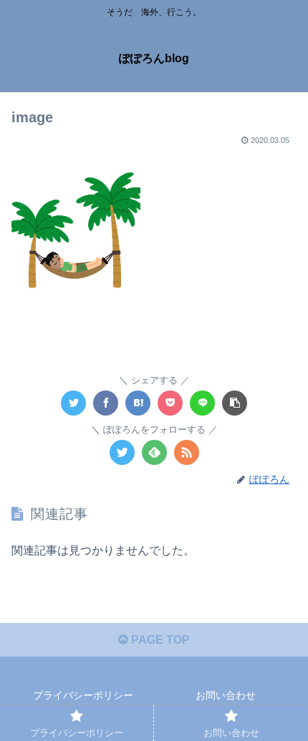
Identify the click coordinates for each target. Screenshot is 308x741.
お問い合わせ (226, 695)
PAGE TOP (159, 640)
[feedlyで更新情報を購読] (154, 452)
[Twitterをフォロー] (122, 452)
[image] (137, 403)
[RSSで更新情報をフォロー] (186, 452)
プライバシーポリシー (83, 695)
